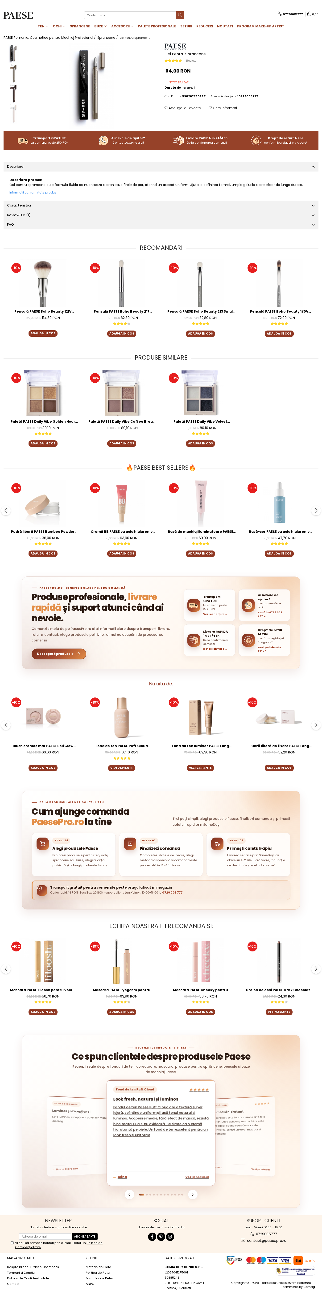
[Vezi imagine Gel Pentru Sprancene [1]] (13, 73)
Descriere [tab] (15, 166)
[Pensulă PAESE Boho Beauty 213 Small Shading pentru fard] (200, 283)
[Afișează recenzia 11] (179, 1194)
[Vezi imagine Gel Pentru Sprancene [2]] (13, 93)
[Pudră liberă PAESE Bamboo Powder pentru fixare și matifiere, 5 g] (43, 503)
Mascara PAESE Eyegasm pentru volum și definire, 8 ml (121, 990)
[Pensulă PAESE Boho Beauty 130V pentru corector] (279, 283)
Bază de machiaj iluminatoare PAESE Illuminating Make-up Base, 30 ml (200, 531)
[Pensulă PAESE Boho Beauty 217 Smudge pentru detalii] (122, 283)
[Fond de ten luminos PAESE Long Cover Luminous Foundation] (200, 717)
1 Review (190, 61)
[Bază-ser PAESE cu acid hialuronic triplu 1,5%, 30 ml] (279, 503)
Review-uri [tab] (19, 214)
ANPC (90, 1284)
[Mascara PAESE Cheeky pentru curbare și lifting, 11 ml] (200, 961)
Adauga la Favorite (184, 108)
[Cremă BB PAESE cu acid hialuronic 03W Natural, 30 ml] (122, 503)
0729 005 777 (172, 892)
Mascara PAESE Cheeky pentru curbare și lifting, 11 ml (200, 990)
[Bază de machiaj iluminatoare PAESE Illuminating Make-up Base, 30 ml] (200, 503)
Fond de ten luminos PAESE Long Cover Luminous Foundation (200, 746)
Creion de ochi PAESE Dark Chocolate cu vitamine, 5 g (279, 990)
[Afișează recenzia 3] (150, 1194)
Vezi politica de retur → (269, 649)
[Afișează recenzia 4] (154, 1194)
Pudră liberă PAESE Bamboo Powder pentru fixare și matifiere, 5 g (43, 531)
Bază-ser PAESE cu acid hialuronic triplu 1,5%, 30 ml (279, 531)
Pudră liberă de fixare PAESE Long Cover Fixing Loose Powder (279, 746)
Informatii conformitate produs (32, 192)
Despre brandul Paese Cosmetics (33, 1267)
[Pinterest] (161, 1237)
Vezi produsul (197, 1177)
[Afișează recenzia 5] (157, 1194)
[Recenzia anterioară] (129, 1195)
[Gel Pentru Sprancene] (91, 86)
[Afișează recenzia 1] (141, 1194)
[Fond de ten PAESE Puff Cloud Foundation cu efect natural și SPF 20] (122, 717)
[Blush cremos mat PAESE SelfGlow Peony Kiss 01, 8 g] (43, 717)
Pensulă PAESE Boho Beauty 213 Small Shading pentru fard (200, 311)
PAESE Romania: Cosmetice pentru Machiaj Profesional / (50, 37)
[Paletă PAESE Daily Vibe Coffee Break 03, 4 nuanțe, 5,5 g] (122, 393)
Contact (13, 1284)
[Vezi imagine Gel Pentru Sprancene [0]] (13, 53)
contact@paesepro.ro (266, 1240)
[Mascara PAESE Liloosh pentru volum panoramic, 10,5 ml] (43, 961)
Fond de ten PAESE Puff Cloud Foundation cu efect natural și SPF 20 (121, 746)
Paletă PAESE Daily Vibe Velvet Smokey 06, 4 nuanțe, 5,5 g (200, 421)
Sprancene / (108, 37)
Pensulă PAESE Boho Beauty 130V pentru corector (279, 311)
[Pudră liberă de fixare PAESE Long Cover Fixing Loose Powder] (279, 717)
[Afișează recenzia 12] (182, 1194)
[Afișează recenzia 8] (168, 1194)
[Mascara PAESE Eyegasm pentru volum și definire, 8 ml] (122, 961)
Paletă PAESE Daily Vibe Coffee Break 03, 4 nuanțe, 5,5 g (121, 421)
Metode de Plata (98, 1267)
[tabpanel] (91, 86)
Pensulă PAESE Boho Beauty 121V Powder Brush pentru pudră (42, 311)
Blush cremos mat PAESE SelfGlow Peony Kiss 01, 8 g (43, 746)
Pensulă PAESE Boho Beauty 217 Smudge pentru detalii (121, 311)
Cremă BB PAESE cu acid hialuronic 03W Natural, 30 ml (122, 531)
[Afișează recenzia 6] (161, 1194)
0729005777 (266, 1233)
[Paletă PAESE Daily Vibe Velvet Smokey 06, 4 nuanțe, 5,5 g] (200, 393)
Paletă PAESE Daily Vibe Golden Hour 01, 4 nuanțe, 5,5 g (43, 421)
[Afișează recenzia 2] (147, 1194)
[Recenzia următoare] (193, 1195)
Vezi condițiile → (215, 614)
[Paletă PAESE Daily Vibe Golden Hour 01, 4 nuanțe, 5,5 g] (43, 393)
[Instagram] (170, 1237)
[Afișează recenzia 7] (164, 1194)
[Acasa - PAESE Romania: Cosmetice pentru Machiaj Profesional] (27, 15)
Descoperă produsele (55, 654)
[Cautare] (180, 15)
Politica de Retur (98, 1273)
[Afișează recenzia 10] (175, 1194)
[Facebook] (152, 1237)
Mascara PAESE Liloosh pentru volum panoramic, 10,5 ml (43, 990)
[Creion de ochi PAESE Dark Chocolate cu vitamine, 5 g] (279, 961)
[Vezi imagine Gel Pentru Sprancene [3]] (13, 114)
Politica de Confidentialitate (28, 1278)
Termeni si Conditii (21, 1273)
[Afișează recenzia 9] (172, 1194)
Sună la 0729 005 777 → (270, 614)
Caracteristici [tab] (19, 205)
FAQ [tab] (10, 224)
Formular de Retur (99, 1278)
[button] (210, 605)
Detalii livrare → (215, 648)
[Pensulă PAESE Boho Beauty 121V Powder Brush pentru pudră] (43, 283)
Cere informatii (225, 108)
